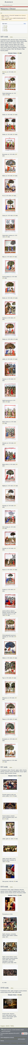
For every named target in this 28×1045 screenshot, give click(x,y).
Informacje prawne (22, 1043)
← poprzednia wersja (8, 18)
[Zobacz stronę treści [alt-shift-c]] (1, 12)
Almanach (9, 2)
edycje (2, 16)
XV (18, 775)
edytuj (11, 37)
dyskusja (23, 15)
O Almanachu (14, 1043)
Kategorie (2, 1026)
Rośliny (12, 1026)
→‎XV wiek (7, 16)
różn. (3, 18)
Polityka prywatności (5, 1043)
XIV (18, 53)
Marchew (4, 72)
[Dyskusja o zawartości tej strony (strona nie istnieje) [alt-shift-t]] (4, 12)
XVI (18, 895)
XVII (18, 995)
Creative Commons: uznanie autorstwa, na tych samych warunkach (13, 1038)
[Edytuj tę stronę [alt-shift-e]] (20, 12)
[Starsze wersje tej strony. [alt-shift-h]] (23, 12)
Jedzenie (8, 1026)
